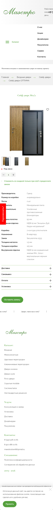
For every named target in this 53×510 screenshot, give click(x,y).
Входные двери (24, 77)
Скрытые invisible (11, 383)
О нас (39, 27)
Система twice (10, 388)
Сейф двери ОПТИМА (19, 80)
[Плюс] (13, 175)
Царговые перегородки (14, 360)
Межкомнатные (11, 355)
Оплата (4, 280)
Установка (6, 286)
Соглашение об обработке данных (19, 465)
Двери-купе (9, 374)
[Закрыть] (50, 489)
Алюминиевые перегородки (16, 364)
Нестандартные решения (15, 393)
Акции (40, 33)
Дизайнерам (42, 39)
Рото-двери (9, 379)
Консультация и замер (14, 407)
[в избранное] (47, 109)
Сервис (40, 51)
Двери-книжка (10, 369)
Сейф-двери (45, 77)
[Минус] (3, 175)
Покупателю (42, 45)
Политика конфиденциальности (18, 460)
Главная (5, 77)
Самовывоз (6, 274)
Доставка (5, 268)
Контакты (41, 57)
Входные (8, 350)
